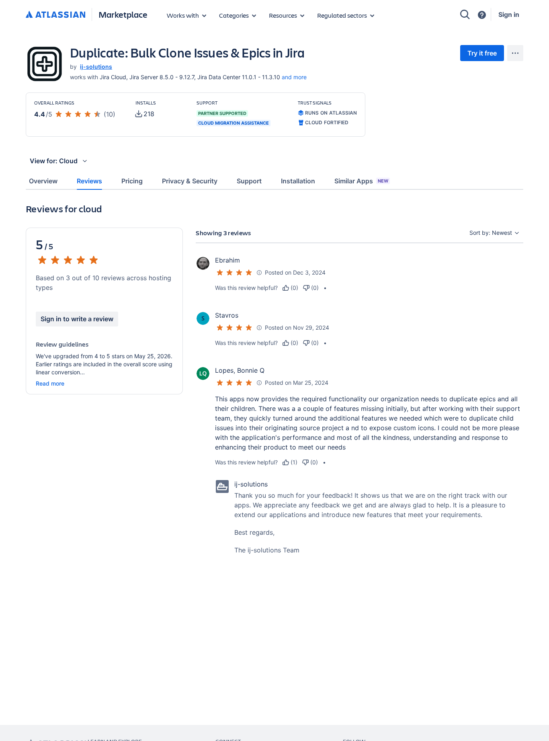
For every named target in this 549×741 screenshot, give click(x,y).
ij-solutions (96, 66)
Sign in (508, 14)
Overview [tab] (43, 181)
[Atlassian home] (55, 15)
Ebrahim (227, 260)
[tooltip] (144, 114)
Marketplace (122, 14)
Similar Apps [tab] (361, 181)
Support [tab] (249, 181)
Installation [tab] (298, 181)
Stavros (226, 315)
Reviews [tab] (89, 181)
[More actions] (515, 53)
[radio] (290, 288)
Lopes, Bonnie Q (239, 370)
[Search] (465, 14)
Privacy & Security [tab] (189, 181)
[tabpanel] (274, 399)
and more (294, 77)
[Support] (482, 15)
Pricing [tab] (132, 181)
